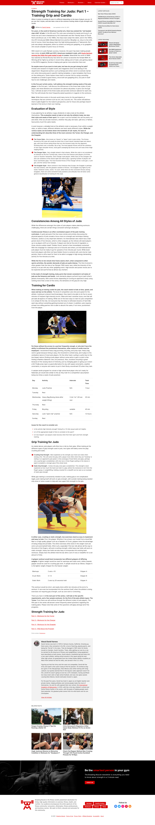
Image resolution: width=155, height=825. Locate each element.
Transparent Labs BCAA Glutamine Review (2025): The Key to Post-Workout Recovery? (109, 32)
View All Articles (46, 697)
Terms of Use (69, 816)
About (102, 816)
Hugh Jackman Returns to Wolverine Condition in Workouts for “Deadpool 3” (45, 752)
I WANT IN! (89, 782)
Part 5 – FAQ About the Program (42, 629)
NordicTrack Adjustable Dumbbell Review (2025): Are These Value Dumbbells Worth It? (115, 66)
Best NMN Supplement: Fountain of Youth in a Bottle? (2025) (115, 51)
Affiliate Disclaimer (87, 816)
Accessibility (96, 816)
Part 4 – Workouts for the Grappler (43, 624)
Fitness (34, 8)
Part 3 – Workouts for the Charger (43, 620)
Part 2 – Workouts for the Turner (42, 616)
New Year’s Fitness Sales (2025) (107, 14)
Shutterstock (42, 633)
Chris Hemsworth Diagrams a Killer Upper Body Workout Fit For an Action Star (76, 727)
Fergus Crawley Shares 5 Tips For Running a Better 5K (43, 727)
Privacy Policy (77, 816)
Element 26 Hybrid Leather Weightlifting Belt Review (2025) (114, 44)
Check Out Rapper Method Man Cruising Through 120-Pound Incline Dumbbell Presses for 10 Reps (77, 753)
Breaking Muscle (60, 816)
